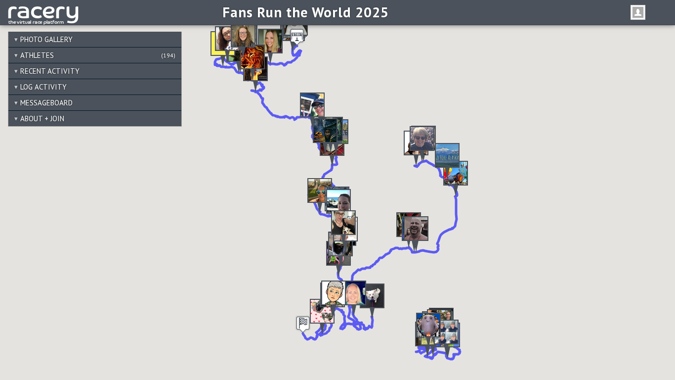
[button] (447, 161)
